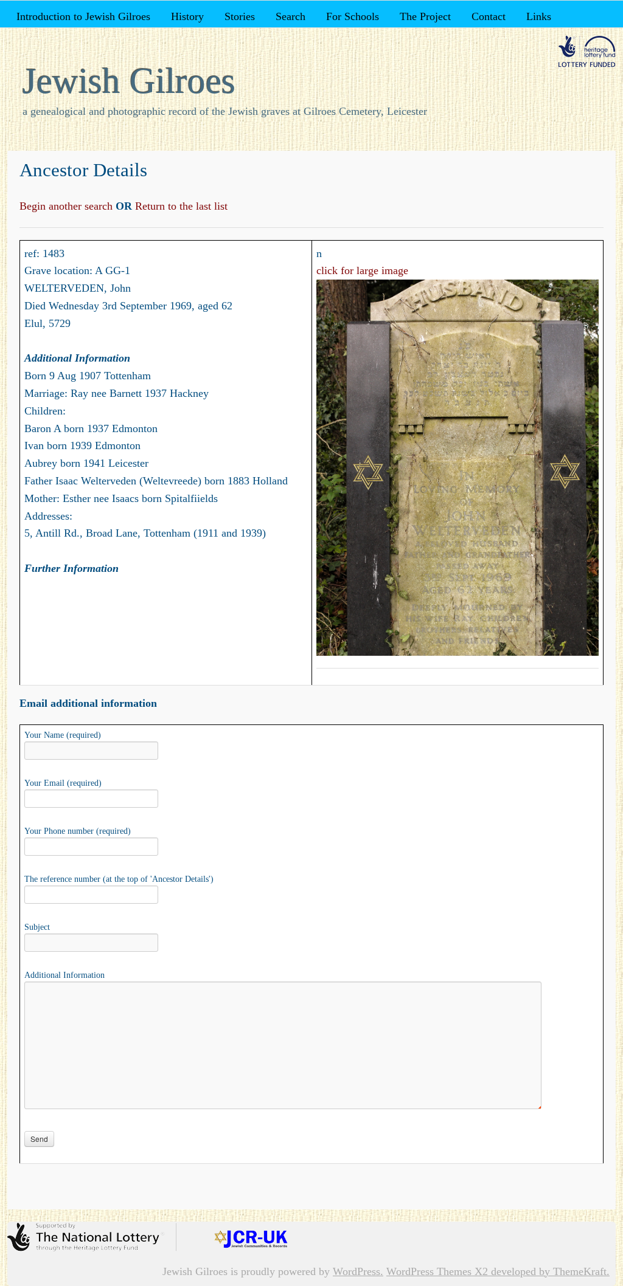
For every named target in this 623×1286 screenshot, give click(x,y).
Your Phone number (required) (77, 831)
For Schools (352, 16)
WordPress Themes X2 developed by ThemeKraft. (498, 1271)
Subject (37, 927)
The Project (425, 16)
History (187, 16)
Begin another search (67, 206)
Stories (239, 16)
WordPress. (358, 1271)
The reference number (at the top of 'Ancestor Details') (119, 879)
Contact (489, 16)
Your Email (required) (63, 783)
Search (290, 16)
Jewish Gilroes (129, 81)
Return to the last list (180, 206)
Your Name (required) (62, 735)
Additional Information (64, 975)
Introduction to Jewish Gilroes (83, 16)
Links (538, 16)
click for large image (362, 270)
